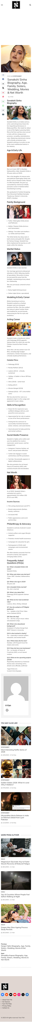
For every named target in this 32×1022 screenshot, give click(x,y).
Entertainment (17, 76)
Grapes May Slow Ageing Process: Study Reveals (14, 928)
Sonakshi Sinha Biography (14, 671)
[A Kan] (16, 688)
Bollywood (14, 669)
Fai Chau (13, 755)
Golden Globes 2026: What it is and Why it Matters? (15, 784)
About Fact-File (7, 1000)
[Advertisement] (16, 27)
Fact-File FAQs (7, 1004)
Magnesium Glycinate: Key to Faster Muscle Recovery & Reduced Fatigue (15, 863)
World (3, 892)
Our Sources (6, 1002)
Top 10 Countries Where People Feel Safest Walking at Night (15, 895)
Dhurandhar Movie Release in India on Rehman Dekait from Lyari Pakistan (15, 817)
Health (3, 859)
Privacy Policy (6, 1006)
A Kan (11, 96)
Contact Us (5, 1008)
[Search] (30, 5)
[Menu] (2, 5)
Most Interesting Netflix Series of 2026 (14, 751)
